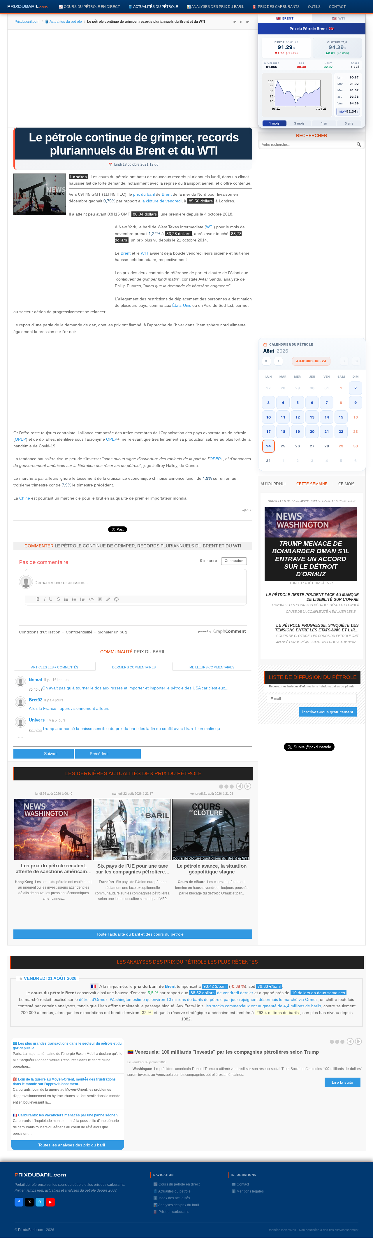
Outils (314, 6)
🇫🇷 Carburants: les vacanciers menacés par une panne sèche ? (65, 1115)
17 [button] (268, 431)
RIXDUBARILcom (40, 1175)
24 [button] (268, 446)
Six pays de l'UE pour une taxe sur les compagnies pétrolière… (133, 869)
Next (247, 786)
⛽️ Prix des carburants (276, 6)
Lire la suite (342, 1082)
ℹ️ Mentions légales (247, 1191)
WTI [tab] (338, 18)
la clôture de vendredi (162, 201)
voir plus (35, 689)
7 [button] (327, 402)
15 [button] (341, 417)
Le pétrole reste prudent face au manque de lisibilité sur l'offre (312, 597)
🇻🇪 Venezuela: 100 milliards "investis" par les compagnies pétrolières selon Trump (223, 1052)
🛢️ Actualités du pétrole (153, 6)
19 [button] (297, 431)
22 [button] (341, 431)
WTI (210, 227)
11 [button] (283, 417)
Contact (337, 6)
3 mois (299, 123)
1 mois (274, 123)
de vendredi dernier (222, 992)
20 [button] (312, 431)
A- (247, 21)
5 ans (349, 123)
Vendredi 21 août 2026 (50, 978)
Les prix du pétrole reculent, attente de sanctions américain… (54, 868)
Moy (342, 111)
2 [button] (355, 388)
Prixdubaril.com (27, 22)
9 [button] (355, 402)
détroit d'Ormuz (93, 999)
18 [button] (283, 431)
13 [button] (312, 417)
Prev (239, 786)
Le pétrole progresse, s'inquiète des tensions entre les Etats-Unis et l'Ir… (317, 627)
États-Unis (181, 305)
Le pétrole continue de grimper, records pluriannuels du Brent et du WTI (134, 144)
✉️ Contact (240, 1184)
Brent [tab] (284, 18)
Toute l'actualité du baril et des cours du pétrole (140, 934)
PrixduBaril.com (30, 1230)
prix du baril (144, 194)
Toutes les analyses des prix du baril (75, 1145)
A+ (234, 21)
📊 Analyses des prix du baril (215, 6)
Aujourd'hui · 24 (311, 361)
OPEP (20, 439)
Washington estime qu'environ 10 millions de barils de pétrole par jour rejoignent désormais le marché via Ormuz (214, 999)
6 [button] (312, 402)
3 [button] (268, 402)
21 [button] (326, 431)
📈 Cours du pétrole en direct (89, 6)
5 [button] (297, 402)
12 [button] (297, 417)
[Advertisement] (132, 80)
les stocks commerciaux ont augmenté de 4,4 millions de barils (263, 1006)
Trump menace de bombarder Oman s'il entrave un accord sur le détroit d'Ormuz (310, 559)
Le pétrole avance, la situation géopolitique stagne (212, 869)
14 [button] (326, 417)
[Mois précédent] (278, 361)
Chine (24, 498)
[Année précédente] (266, 361)
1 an (324, 123)
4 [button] (283, 402)
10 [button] (268, 417)
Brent (167, 194)
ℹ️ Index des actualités (171, 1198)
